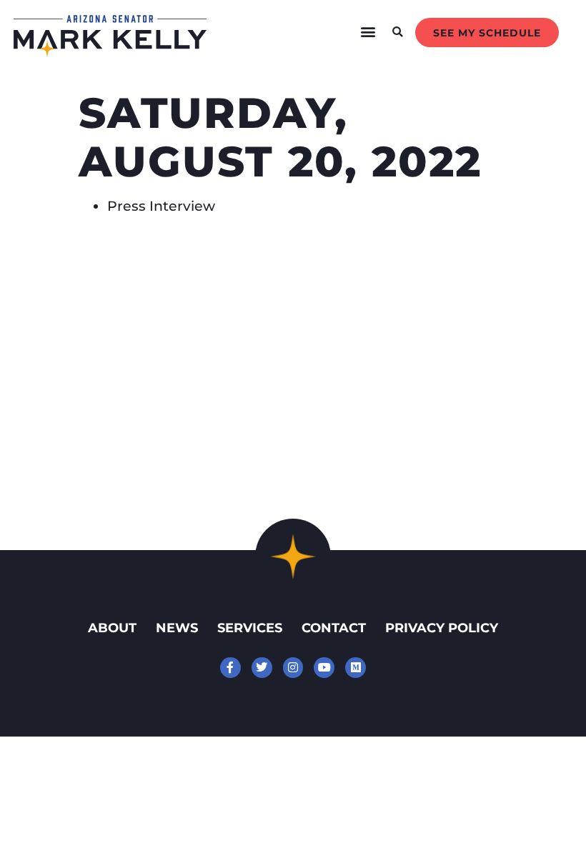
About (112, 627)
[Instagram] (293, 667)
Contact (334, 627)
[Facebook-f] (230, 667)
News (177, 627)
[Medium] (355, 667)
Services (249, 627)
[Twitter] (262, 667)
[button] (368, 32)
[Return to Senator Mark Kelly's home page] (110, 52)
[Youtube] (324, 667)
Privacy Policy (441, 627)
